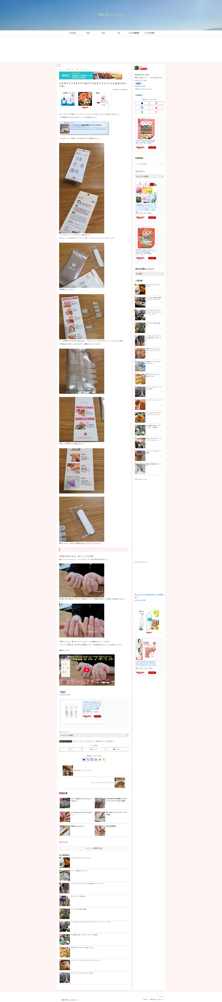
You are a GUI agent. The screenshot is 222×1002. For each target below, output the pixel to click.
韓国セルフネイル (102, 741)
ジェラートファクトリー (80, 741)
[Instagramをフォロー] (92, 759)
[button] (117, 749)
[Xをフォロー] (88, 759)
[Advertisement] (111, 50)
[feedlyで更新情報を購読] (100, 759)
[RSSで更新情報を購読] (104, 759)
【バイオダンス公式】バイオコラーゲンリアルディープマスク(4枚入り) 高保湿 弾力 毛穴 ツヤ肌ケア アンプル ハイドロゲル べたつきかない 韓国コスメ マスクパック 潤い (146, 663)
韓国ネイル (111, 741)
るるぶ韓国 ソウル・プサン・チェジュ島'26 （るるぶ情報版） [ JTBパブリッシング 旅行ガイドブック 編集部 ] (146, 251)
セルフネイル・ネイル (66, 741)
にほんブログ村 (64, 694)
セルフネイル (92, 741)
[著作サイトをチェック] (84, 759)
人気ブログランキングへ (143, 89)
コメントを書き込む (94, 848)
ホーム (162, 996)
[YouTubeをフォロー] (96, 759)
